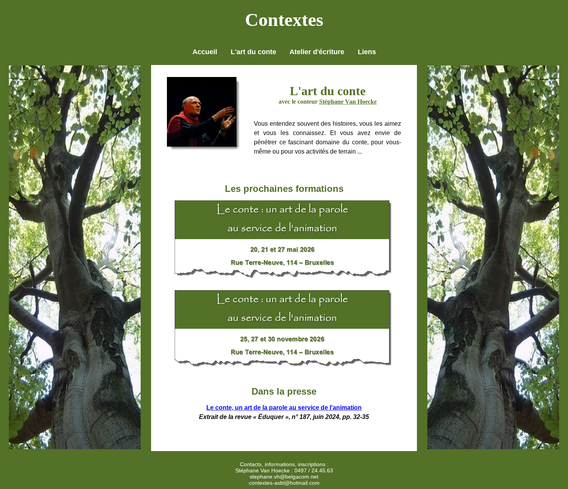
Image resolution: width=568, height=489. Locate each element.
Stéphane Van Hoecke (348, 101)
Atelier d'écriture (316, 52)
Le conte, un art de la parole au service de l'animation (284, 407)
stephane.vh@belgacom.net (284, 477)
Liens (367, 52)
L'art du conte (253, 52)
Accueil (204, 52)
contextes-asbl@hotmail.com (284, 483)
